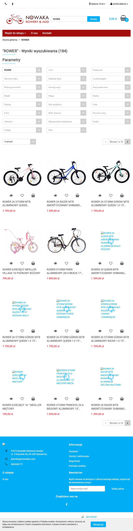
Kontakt (46, 33)
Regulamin (74, 461)
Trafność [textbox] (8, 141)
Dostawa (73, 451)
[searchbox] (109, 70)
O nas (34, 33)
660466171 (17, 464)
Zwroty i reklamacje (79, 456)
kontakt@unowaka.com (23, 459)
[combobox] (66, 70)
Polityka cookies (77, 466)
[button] (75, 445)
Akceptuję (98, 524)
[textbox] (63, 70)
